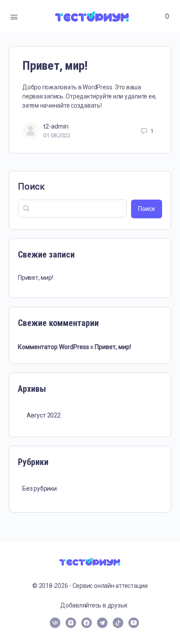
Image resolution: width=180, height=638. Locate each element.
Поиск (31, 186)
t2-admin (56, 126)
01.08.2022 (56, 135)
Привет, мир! (54, 65)
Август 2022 (44, 415)
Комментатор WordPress (53, 346)
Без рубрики (39, 488)
